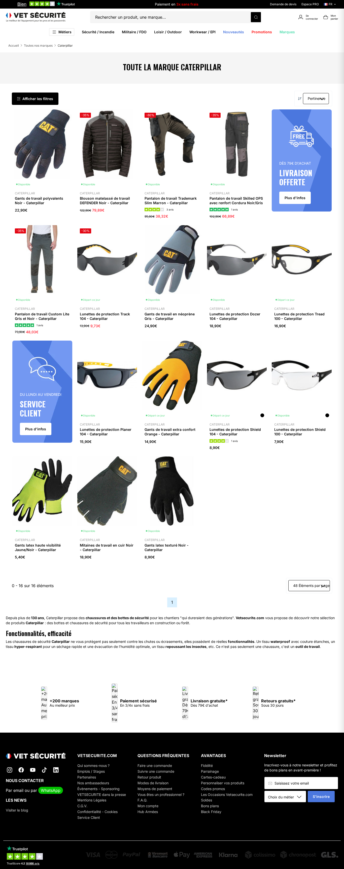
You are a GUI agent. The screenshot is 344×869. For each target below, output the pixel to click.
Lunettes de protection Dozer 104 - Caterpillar (235, 316)
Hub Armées (147, 812)
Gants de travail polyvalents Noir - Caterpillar (39, 200)
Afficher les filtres (37, 99)
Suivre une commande (155, 771)
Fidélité (207, 765)
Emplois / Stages (91, 771)
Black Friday (211, 812)
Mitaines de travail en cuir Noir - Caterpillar (106, 547)
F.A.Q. (142, 800)
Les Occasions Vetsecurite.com (227, 794)
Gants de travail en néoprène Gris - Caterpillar (170, 316)
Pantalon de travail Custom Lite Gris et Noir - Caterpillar (42, 316)
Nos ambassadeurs (93, 783)
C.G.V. (82, 806)
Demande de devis (283, 4)
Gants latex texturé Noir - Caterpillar (167, 547)
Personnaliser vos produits (222, 783)
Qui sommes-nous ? (93, 765)
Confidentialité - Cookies (97, 812)
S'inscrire (321, 796)
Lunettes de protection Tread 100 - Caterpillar (299, 316)
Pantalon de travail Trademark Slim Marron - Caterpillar (171, 200)
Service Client (88, 817)
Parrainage (210, 771)
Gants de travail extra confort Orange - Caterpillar (170, 431)
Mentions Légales (91, 800)
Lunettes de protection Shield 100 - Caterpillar (300, 431)
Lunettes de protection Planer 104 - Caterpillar (105, 431)
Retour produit (149, 777)
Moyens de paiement (154, 789)
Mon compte (147, 806)
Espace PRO (310, 4)
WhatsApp (50, 790)
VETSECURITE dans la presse (101, 794)
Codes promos (213, 789)
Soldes (206, 800)
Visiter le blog (17, 810)
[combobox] (287, 796)
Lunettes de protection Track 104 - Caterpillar (105, 316)
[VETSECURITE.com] (35, 17)
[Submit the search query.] (256, 17)
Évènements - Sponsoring (98, 789)
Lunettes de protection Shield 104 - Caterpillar (235, 431)
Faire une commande (154, 765)
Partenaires (86, 777)
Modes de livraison (152, 783)
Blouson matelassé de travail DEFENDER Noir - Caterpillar (105, 200)
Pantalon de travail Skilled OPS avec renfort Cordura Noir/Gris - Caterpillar (236, 202)
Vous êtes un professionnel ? (160, 794)
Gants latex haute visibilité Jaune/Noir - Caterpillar (38, 547)
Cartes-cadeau (213, 777)
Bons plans (210, 806)
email (18, 790)
